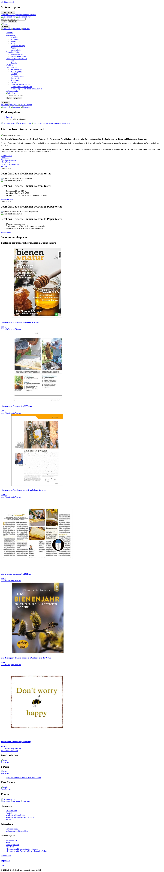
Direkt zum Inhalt (7, 2)
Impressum (5, 861)
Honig (13, 44)
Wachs (13, 48)
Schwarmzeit (15, 39)
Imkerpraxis (10, 35)
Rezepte (14, 63)
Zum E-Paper (6, 232)
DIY (12, 61)
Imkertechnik (16, 50)
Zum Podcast (6, 789)
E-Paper (14, 74)
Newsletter (15, 80)
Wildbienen (10, 65)
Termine (4, 166)
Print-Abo (5, 158)
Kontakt (9, 813)
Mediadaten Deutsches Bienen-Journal (20, 817)
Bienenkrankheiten (13, 52)
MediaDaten (5, 162)
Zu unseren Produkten (9, 751)
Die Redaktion (11, 811)
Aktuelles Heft (16, 69)
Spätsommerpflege (18, 46)
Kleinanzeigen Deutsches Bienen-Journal (26, 89)
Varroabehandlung (17, 54)
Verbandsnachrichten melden (17, 831)
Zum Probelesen (7, 199)
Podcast (13, 82)
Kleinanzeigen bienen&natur (21, 87)
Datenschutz (6, 856)
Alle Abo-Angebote (8, 160)
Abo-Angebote (16, 72)
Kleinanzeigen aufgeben (10, 164)
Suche (4, 22)
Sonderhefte (15, 78)
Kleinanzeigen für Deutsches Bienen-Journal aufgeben (26, 851)
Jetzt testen (5, 762)
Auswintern (15, 37)
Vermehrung (15, 41)
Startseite (9, 33)
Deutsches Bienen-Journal (20, 84)
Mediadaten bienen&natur (15, 815)
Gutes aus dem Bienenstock (16, 59)
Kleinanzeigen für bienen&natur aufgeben (22, 849)
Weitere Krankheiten (18, 56)
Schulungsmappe (17, 76)
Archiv (8, 819)
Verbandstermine (12, 91)
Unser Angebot (11, 67)
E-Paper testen (6, 156)
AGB (3, 865)
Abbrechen (12, 22)
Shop (8, 842)
